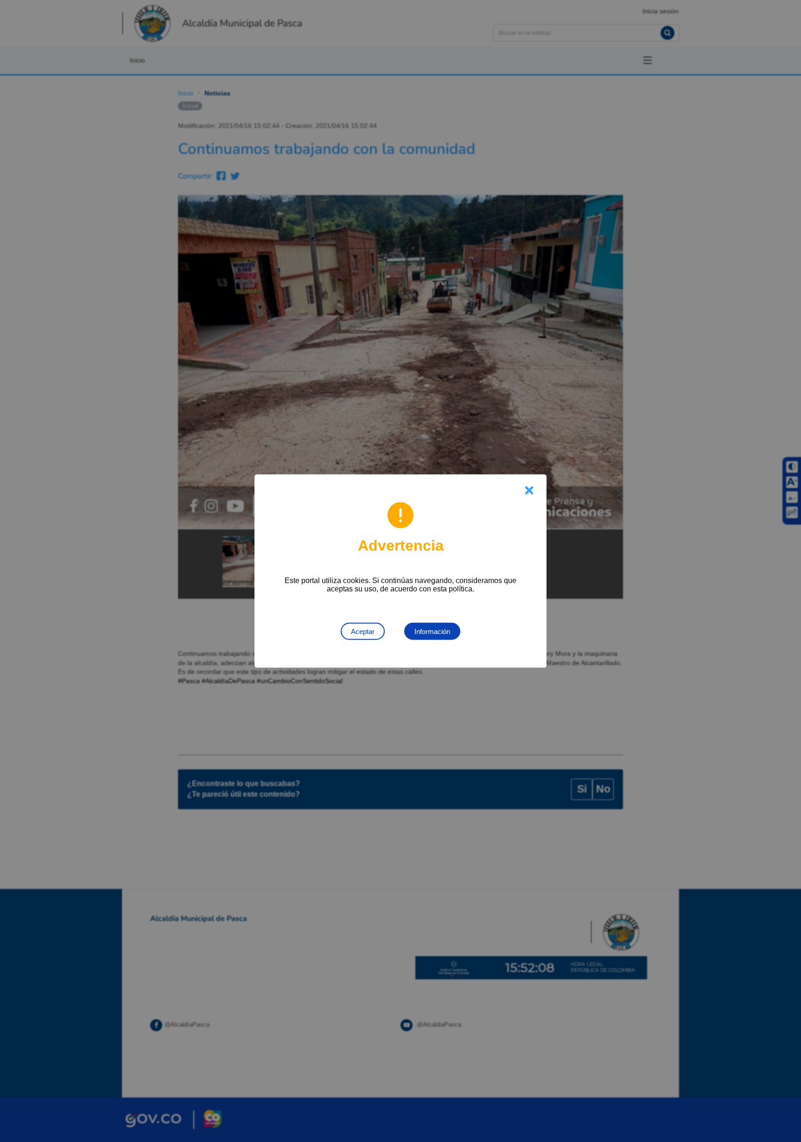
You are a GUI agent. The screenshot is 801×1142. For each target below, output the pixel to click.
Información (432, 631)
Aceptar (363, 631)
